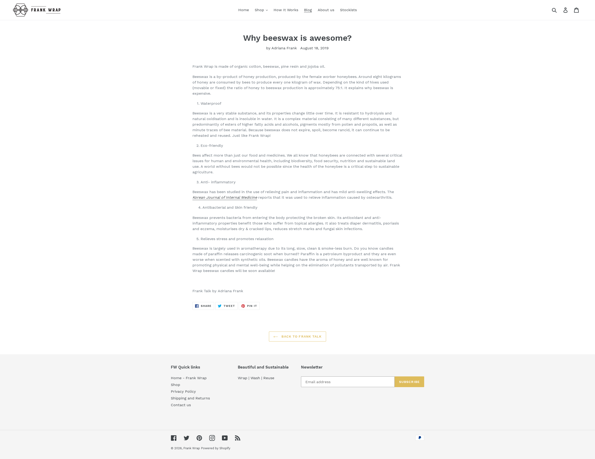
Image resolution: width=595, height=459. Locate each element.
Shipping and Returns (190, 398)
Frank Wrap (191, 448)
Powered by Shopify (215, 448)
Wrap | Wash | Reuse (256, 378)
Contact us (181, 405)
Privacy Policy (183, 391)
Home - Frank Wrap (189, 378)
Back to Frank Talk (300, 336)
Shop (175, 384)
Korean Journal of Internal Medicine (224, 197)
